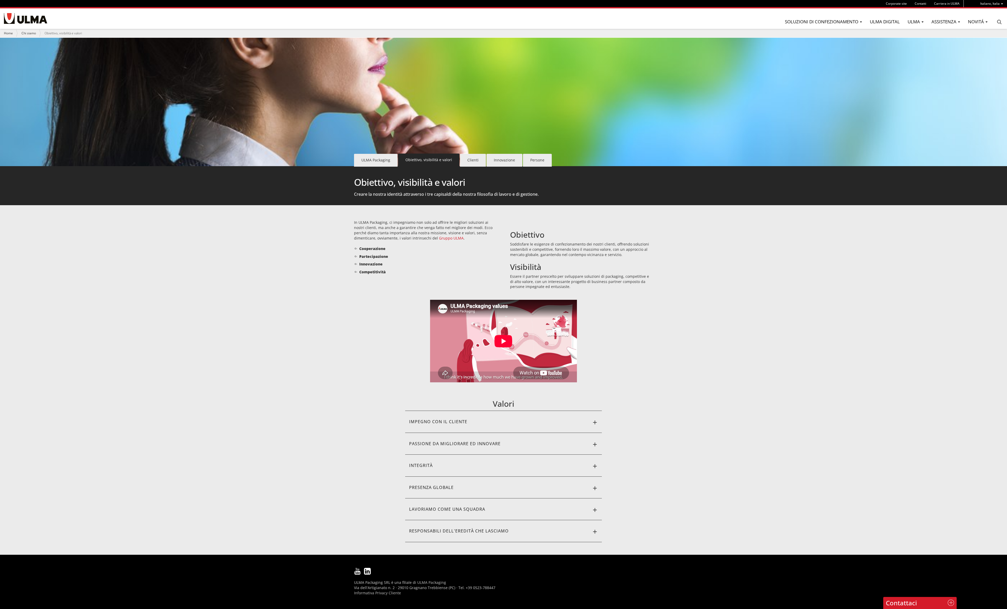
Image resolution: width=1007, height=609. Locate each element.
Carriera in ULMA (947, 3)
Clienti (473, 159)
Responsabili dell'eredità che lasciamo (459, 531)
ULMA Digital (885, 22)
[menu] (991, 3)
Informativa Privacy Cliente (377, 592)
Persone (537, 159)
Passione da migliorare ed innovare (455, 444)
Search (999, 22)
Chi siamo (29, 33)
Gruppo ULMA (451, 238)
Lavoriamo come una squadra (447, 509)
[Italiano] (25, 18)
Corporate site (896, 3)
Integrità (421, 465)
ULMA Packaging (375, 159)
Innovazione (504, 159)
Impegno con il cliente (438, 422)
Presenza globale (431, 487)
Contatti (920, 3)
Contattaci (901, 603)
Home (8, 33)
